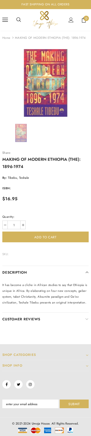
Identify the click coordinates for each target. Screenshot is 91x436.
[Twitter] (18, 384)
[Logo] (45, 20)
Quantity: (8, 216)
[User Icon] (71, 20)
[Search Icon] (18, 20)
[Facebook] (6, 384)
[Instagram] (30, 384)
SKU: (5, 254)
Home (6, 38)
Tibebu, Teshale (18, 177)
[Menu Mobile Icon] (5, 20)
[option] (45, 83)
